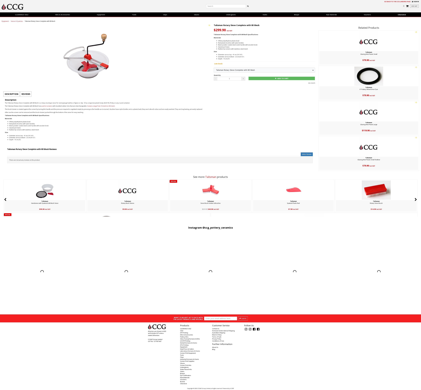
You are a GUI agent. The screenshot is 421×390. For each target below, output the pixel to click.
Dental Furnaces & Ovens (188, 343)
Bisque (296, 14)
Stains (265, 14)
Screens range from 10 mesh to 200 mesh (101, 106)
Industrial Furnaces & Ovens (189, 359)
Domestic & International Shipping (223, 331)
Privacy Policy (216, 339)
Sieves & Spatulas (17, 21)
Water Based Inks (186, 369)
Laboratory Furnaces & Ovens (190, 351)
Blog (213, 349)
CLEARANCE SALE (21, 14)
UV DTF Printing (185, 341)
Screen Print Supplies (187, 361)
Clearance (402, 14)
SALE (181, 331)
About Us (215, 347)
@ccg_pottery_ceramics (217, 227)
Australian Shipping (218, 333)
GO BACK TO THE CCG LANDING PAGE (397, 2)
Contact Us (215, 329)
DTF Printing (184, 333)
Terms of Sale (216, 337)
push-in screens (47, 106)
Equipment (101, 14)
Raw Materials (331, 14)
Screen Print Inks (185, 365)
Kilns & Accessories (62, 14)
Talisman (210, 177)
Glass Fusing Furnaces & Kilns (190, 339)
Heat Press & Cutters (187, 349)
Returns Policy (217, 335)
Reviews (25, 94)
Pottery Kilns (184, 337)
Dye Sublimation (185, 375)
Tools (134, 14)
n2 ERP (232, 388)
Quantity (217, 75)
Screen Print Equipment (188, 353)
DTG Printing (184, 345)
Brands (182, 382)
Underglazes (231, 14)
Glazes (196, 14)
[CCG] (70, 7)
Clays (165, 14)
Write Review (306, 154)
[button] (415, 2)
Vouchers (367, 14)
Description (11, 94)
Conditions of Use (218, 341)
